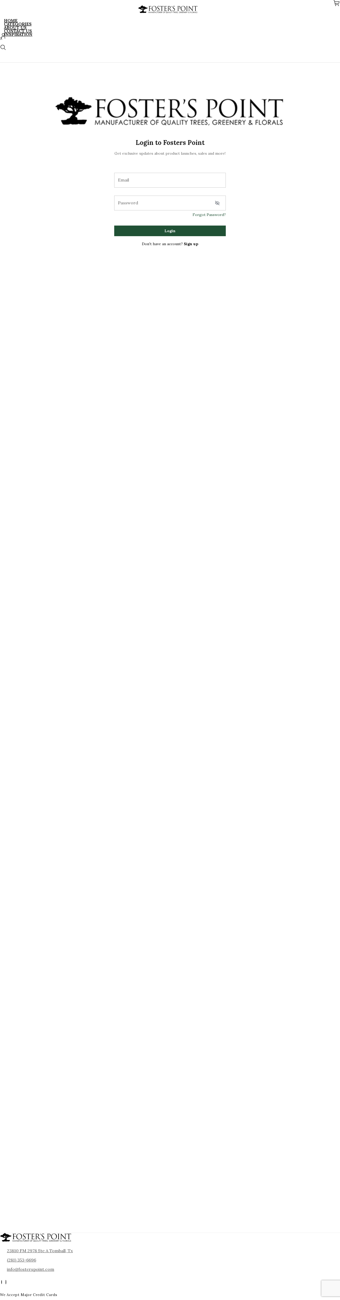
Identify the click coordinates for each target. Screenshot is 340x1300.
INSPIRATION (18, 34)
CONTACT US (18, 30)
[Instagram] (5, 1282)
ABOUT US (15, 27)
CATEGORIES (18, 24)
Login (170, 230)
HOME (11, 20)
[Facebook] (1, 1282)
